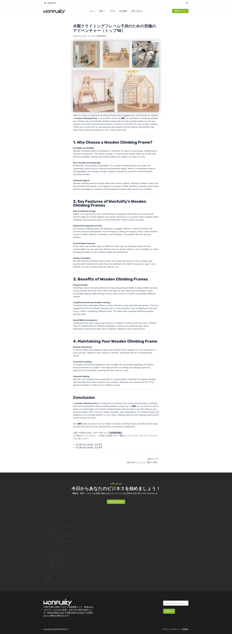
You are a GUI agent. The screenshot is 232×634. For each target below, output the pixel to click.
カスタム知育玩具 (56, 538)
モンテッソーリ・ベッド (61, 553)
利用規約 (185, 629)
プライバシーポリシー (171, 629)
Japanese (51, 3)
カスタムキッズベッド (58, 547)
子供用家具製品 (115, 432)
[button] (104, 11)
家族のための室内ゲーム (61, 562)
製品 (101, 11)
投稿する (169, 611)
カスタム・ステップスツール (60, 568)
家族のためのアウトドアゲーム (64, 565)
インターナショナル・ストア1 (89, 444)
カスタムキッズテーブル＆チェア (62, 535)
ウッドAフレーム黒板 (60, 526)
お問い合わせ (136, 11)
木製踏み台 (55, 571)
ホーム (92, 11)
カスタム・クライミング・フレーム (63, 532)
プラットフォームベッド (61, 550)
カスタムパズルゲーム (58, 559)
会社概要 (123, 11)
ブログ (112, 11)
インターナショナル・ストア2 (89, 447)
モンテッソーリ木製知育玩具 (63, 541)
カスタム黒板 (54, 523)
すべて (51, 520)
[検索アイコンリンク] (187, 3)
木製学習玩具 (56, 544)
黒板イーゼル (56, 529)
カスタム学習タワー (57, 556)
